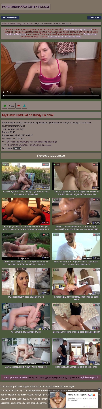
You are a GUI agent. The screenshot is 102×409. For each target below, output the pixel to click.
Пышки (17, 148)
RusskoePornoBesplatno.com (77, 29)
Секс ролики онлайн (15, 377)
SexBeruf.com (90, 34)
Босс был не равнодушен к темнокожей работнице (32, 142)
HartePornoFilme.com (15, 34)
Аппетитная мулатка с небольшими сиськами (29, 145)
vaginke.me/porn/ (88, 377)
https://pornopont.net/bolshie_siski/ (64, 37)
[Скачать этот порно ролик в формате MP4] (24, 106)
